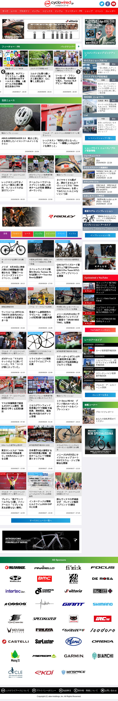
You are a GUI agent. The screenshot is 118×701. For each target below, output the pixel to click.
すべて (5, 11)
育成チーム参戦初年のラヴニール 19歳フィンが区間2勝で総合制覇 (40, 315)
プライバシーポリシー (46, 690)
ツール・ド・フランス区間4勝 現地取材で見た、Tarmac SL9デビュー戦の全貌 (42, 79)
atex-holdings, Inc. (56, 696)
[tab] (5, 234)
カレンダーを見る (100, 395)
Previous (3, 72)
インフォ (59, 11)
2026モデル (88, 229)
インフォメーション (7, 241)
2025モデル (100, 229)
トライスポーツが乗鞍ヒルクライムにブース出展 (40, 361)
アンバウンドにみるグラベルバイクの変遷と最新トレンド (67, 78)
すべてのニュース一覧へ (41, 520)
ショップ (89, 11)
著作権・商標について (88, 690)
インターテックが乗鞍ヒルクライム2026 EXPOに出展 (40, 504)
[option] (17, 72)
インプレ (36, 11)
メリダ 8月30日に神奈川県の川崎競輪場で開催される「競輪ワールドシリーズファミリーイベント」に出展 (13, 272)
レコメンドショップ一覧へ (100, 138)
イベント (99, 11)
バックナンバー (68, 46)
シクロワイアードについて (17, 690)
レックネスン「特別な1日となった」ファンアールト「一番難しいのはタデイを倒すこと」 (61, 143)
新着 (5, 233)
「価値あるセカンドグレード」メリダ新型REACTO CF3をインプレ (106, 218)
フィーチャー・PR (73, 11)
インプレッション (7, 106)
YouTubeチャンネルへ (100, 330)
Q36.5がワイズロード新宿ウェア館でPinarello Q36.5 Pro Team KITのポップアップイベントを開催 (68, 270)
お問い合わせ (111, 690)
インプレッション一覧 (100, 235)
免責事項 (67, 690)
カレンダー (111, 11)
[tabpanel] (41, 381)
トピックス (47, 11)
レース (14, 11)
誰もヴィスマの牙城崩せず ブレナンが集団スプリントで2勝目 (67, 502)
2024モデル (112, 229)
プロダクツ (24, 11)
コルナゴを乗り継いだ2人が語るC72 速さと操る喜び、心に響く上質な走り (17, 77)
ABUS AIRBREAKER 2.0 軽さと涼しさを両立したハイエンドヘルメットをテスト (20, 141)
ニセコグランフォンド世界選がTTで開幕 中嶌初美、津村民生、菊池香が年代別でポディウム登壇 (40, 411)
